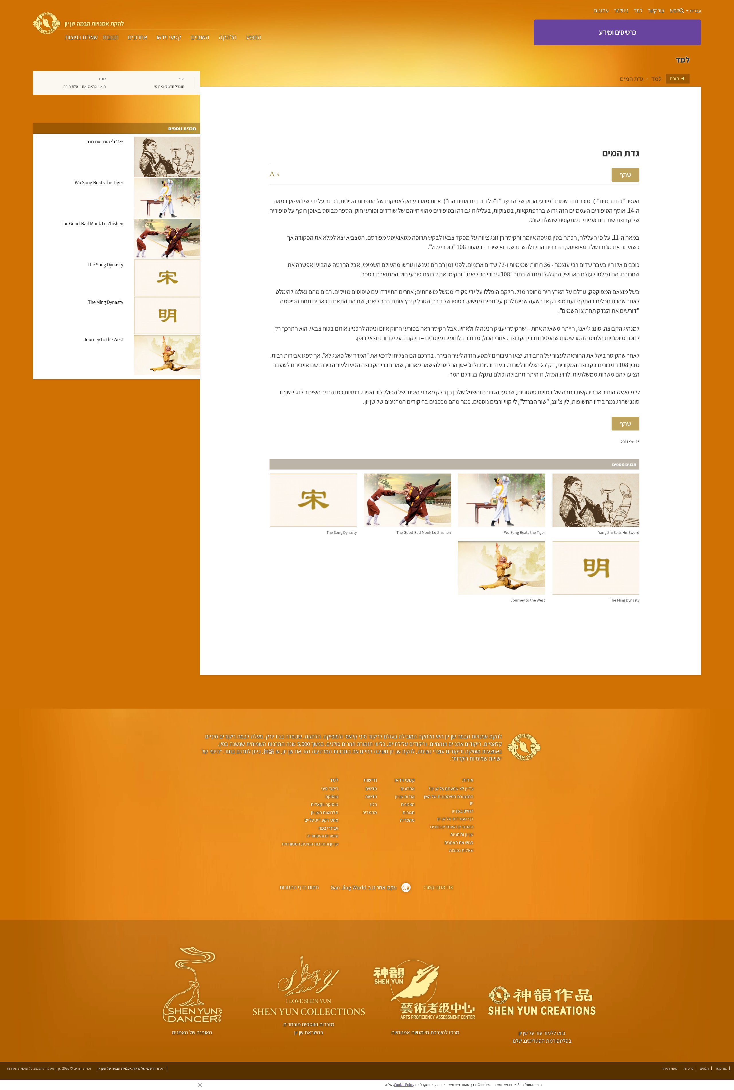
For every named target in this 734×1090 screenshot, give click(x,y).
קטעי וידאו (169, 37)
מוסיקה (331, 797)
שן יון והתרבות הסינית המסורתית (310, 844)
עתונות (601, 10)
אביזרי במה (328, 828)
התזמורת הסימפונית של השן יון (448, 800)
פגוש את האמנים (458, 842)
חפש (674, 10)
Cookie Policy (404, 1084)
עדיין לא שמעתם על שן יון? (450, 789)
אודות (467, 779)
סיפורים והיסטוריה (322, 836)
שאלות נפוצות (81, 37)
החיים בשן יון (462, 811)
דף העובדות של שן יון (455, 819)
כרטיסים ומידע (617, 32)
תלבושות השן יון (324, 812)
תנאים (704, 1068)
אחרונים (137, 37)
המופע (253, 37)
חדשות (370, 779)
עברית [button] (695, 10)
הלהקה (228, 37)
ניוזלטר (621, 10)
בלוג (373, 804)
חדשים (371, 789)
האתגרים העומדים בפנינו (451, 827)
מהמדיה (407, 820)
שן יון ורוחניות (461, 834)
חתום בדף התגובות (299, 887)
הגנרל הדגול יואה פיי (168, 86)
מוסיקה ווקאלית (324, 804)
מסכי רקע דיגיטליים (321, 820)
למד (638, 10)
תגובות (110, 37)
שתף (625, 175)
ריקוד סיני (329, 789)
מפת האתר (669, 1068)
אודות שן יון (405, 797)
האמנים (200, 37)
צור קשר (656, 10)
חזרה (675, 78)
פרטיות (688, 1068)
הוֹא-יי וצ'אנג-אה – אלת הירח (84, 86)
